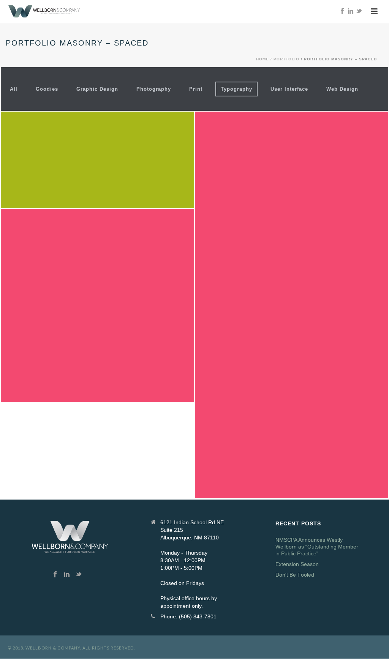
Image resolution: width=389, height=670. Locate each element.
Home (262, 59)
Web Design (342, 89)
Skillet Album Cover (97, 136)
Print (195, 89)
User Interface (289, 89)
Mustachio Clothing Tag (291, 281)
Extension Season (297, 564)
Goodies (47, 89)
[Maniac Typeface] (110, 343)
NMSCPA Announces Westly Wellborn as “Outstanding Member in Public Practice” (316, 546)
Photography (153, 89)
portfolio (286, 59)
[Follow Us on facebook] (55, 575)
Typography (236, 89)
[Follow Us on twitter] (79, 575)
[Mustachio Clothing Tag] (304, 372)
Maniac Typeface (98, 281)
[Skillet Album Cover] (110, 183)
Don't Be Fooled (294, 575)
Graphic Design (97, 89)
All (13, 89)
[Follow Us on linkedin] (67, 575)
